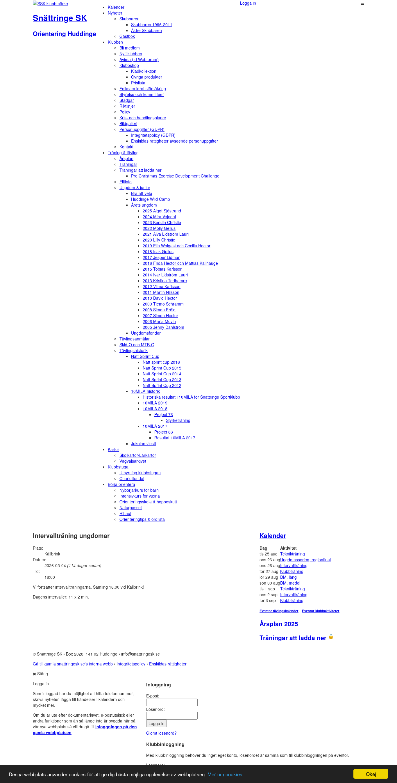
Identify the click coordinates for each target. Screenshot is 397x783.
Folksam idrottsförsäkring (142, 88)
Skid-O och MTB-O (136, 344)
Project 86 (163, 432)
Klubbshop (129, 65)
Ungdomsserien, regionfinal (305, 559)
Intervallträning (293, 565)
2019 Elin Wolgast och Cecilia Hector (176, 245)
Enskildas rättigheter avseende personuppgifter (174, 141)
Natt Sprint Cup (145, 356)
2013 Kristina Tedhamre (165, 280)
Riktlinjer (127, 106)
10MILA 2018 (155, 408)
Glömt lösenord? (161, 733)
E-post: (152, 696)
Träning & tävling (123, 152)
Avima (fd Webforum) (139, 59)
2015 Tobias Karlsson (163, 269)
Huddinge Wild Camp (150, 199)
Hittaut (125, 513)
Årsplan (126, 158)
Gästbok (127, 36)
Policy (124, 112)
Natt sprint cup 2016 (161, 362)
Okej (371, 773)
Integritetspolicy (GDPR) (153, 135)
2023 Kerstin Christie (162, 222)
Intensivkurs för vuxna (139, 496)
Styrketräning (178, 420)
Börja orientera (121, 484)
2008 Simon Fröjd (159, 310)
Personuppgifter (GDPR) (141, 129)
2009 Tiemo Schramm (163, 304)
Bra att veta (141, 193)
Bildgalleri (128, 123)
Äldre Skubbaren (146, 30)
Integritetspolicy (131, 664)
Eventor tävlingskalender (279, 610)
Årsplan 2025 (279, 623)
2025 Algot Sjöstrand (162, 211)
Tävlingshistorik (133, 350)
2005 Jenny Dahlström (163, 327)
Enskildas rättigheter (168, 664)
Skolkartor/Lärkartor (137, 455)
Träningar (128, 164)
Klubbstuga (118, 467)
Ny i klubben (130, 53)
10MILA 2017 (155, 426)
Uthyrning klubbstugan (140, 472)
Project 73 (163, 414)
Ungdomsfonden (146, 333)
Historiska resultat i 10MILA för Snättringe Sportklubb (191, 397)
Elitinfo (125, 181)
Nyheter (115, 13)
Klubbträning (291, 571)
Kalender (116, 7)
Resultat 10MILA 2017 (174, 438)
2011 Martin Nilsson (161, 292)
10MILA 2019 (155, 403)
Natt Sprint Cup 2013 (162, 379)
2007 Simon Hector (160, 315)
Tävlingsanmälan (135, 339)
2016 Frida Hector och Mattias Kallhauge (180, 263)
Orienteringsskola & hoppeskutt (148, 502)
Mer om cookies (225, 774)
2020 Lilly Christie (159, 240)
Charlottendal (131, 478)
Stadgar (126, 100)
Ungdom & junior (134, 187)
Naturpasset (130, 507)
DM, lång (288, 577)
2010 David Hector (160, 298)
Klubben (115, 42)
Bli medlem (129, 48)
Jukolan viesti (143, 443)
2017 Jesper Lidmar (161, 257)
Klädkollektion (143, 71)
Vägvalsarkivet (132, 461)
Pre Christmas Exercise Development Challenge (175, 176)
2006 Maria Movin (159, 321)
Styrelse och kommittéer (141, 94)
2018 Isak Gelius (158, 251)
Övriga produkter (146, 77)
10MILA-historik (145, 391)
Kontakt (126, 147)
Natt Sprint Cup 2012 (162, 385)
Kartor (113, 449)
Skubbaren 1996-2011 (151, 24)
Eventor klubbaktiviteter (320, 610)
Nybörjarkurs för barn (139, 490)
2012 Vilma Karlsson (161, 286)
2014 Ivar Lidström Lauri (165, 275)
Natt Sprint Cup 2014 (162, 374)
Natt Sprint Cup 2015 (162, 368)
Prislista (138, 83)
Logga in (248, 3)
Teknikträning (292, 554)
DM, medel (290, 583)
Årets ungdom (144, 205)
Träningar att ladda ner (140, 170)
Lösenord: (155, 709)
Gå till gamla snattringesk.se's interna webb (73, 664)
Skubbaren (129, 19)
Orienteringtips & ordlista (142, 519)
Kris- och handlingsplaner (142, 117)
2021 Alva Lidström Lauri (166, 234)
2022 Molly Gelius (159, 228)
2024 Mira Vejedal (159, 216)
